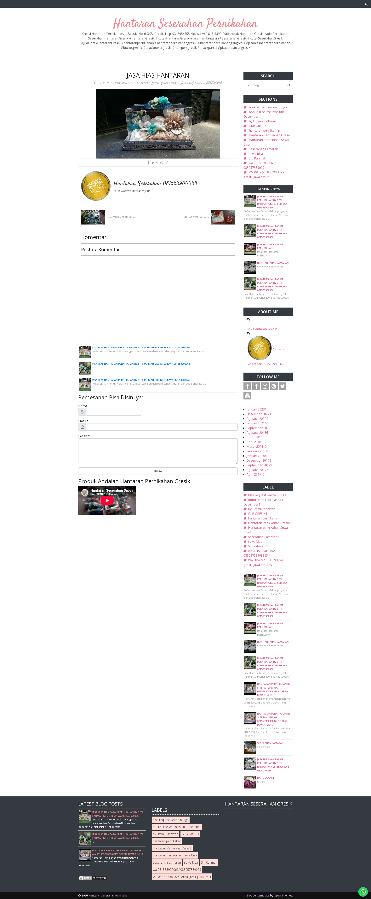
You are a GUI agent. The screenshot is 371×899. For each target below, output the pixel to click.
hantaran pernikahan (264, 130)
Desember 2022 (259, 414)
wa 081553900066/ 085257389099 (177, 869)
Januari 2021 (256, 423)
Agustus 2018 (257, 432)
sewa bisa (256, 154)
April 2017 (256, 474)
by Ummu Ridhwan (262, 121)
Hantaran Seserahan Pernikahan (185, 24)
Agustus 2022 (257, 419)
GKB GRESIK (257, 126)
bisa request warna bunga (268, 107)
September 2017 (259, 465)
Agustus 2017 (257, 470)
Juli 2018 (254, 437)
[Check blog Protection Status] (92, 878)
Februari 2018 (257, 451)
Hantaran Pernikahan (122, 217)
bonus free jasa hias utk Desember (177, 827)
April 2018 (256, 442)
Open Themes (283, 895)
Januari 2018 (256, 456)
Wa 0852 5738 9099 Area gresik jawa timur (146, 83)
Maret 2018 (257, 446)
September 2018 (259, 428)
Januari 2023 (256, 409)
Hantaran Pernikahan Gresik (269, 135)
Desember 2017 (260, 460)
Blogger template (258, 895)
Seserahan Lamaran (263, 149)
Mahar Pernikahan (196, 217)
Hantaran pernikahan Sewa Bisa (175, 855)
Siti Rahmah (257, 158)
